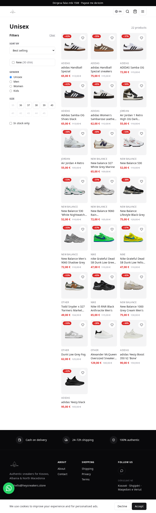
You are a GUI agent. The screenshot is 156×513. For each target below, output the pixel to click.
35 (13, 105)
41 (13, 113)
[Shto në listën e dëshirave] (82, 38)
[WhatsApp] (122, 470)
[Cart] (135, 11)
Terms (86, 479)
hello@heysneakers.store (30, 485)
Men (16, 81)
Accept (139, 506)
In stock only (21, 123)
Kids (16, 91)
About (61, 468)
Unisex (18, 77)
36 (20, 105)
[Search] (127, 11)
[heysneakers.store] (13, 11)
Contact (62, 474)
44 (36, 113)
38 (36, 105)
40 (52, 105)
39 (44, 105)
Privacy (86, 474)
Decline (122, 506)
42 (20, 113)
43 (28, 113)
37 (28, 105)
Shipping (87, 468)
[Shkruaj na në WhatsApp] (8, 488)
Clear (52, 35)
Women (18, 86)
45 (44, 113)
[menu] (142, 11)
